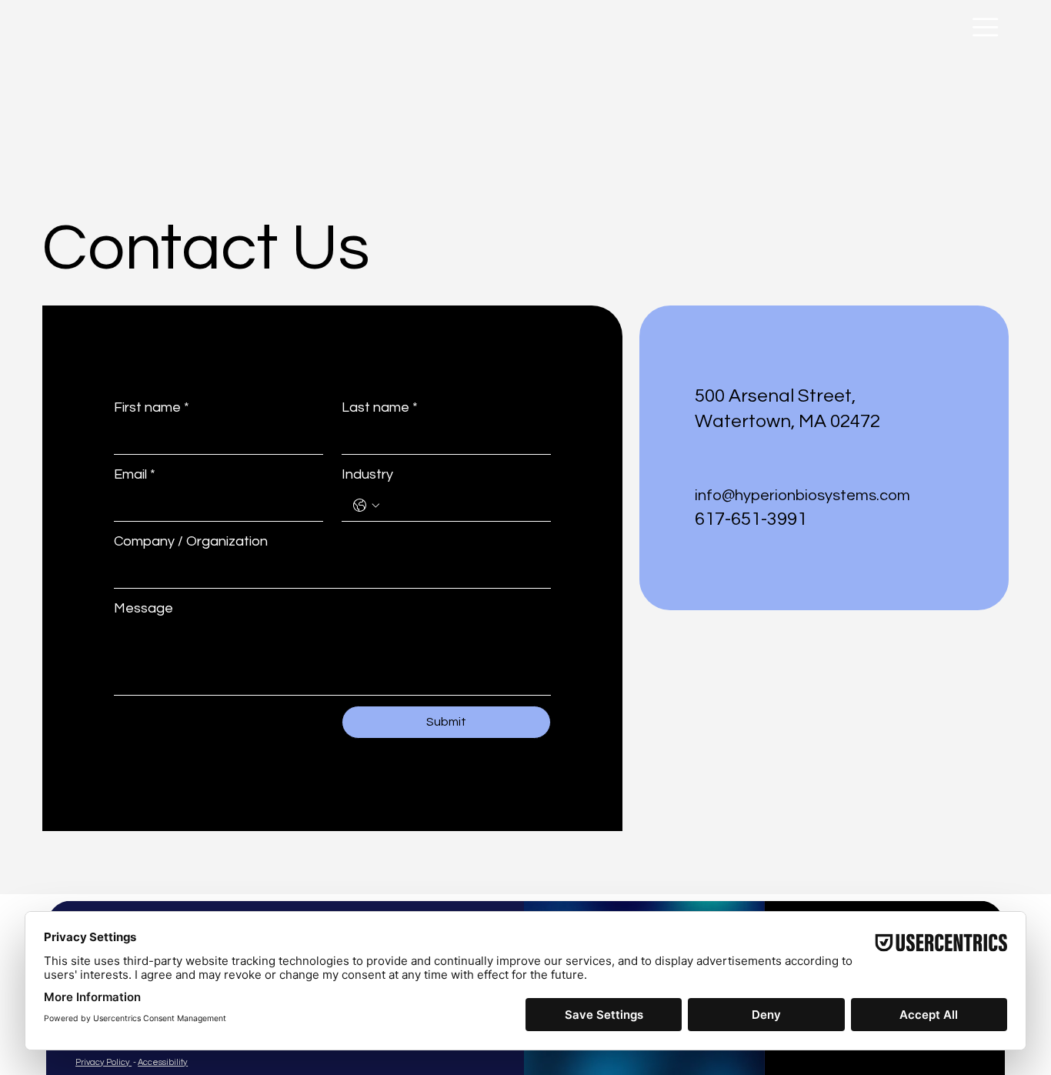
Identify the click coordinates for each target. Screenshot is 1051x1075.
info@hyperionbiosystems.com (802, 495)
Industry (367, 474)
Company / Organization (191, 541)
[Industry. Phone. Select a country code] (366, 505)
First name (151, 407)
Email (134, 474)
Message (143, 608)
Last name (380, 407)
